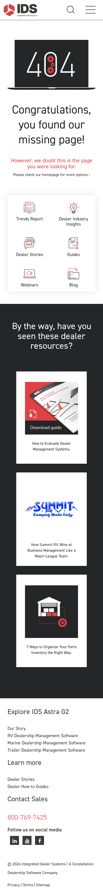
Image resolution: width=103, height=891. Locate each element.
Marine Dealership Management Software (47, 743)
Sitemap (43, 885)
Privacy (14, 885)
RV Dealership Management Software (43, 736)
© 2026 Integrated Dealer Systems (37, 864)
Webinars (29, 285)
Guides (73, 255)
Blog (73, 285)
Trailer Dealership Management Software (46, 750)
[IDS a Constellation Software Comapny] (20, 10)
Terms (28, 885)
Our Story (17, 728)
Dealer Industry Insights (73, 221)
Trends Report (29, 219)
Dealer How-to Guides (28, 787)
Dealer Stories (29, 255)
